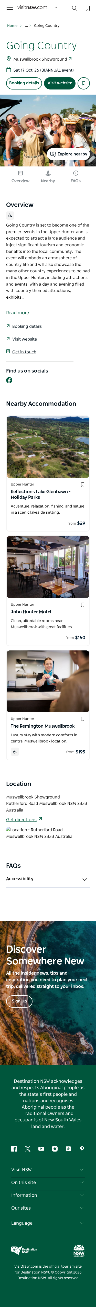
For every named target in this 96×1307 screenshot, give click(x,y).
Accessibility (20, 879)
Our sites (21, 1208)
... (27, 26)
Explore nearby (72, 154)
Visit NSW (21, 1170)
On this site (23, 1182)
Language (22, 1223)
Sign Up (19, 1001)
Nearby (48, 181)
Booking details (24, 83)
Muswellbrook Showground (40, 59)
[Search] (74, 9)
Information (24, 1195)
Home (12, 26)
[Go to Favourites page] (87, 7)
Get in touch (24, 352)
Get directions (21, 820)
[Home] (32, 7)
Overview (20, 181)
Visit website (60, 83)
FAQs (76, 181)
